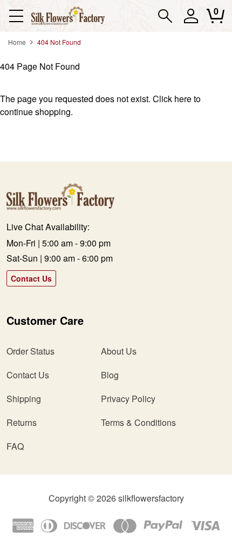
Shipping (23, 398)
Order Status (30, 351)
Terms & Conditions (138, 422)
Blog (110, 375)
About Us (119, 351)
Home (17, 41)
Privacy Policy (128, 398)
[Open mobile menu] (15, 15)
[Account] (190, 21)
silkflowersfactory (151, 498)
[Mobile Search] (165, 15)
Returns (21, 422)
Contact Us (31, 278)
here (183, 98)
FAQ (15, 446)
